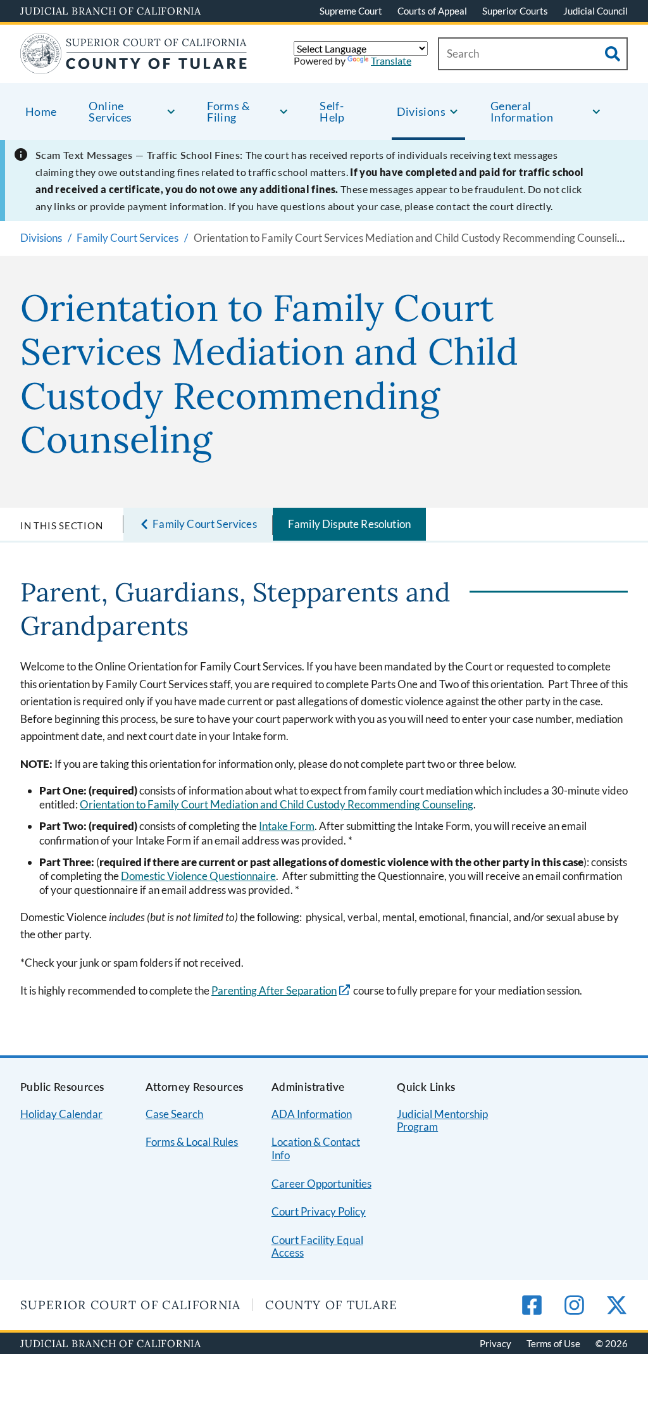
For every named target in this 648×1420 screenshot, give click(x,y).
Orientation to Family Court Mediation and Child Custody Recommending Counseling (276, 804)
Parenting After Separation (274, 990)
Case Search (174, 1114)
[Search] (612, 54)
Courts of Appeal (432, 10)
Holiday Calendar (61, 1114)
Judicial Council (595, 10)
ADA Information (311, 1114)
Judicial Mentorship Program (442, 1120)
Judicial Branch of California (110, 10)
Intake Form (287, 826)
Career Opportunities (321, 1183)
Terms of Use (553, 1343)
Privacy (495, 1343)
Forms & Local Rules (192, 1141)
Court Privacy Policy (318, 1211)
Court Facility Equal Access (317, 1246)
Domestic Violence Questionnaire (198, 876)
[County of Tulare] (133, 66)
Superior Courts (515, 10)
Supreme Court (351, 10)
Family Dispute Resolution (349, 524)
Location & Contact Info (315, 1148)
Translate (391, 60)
